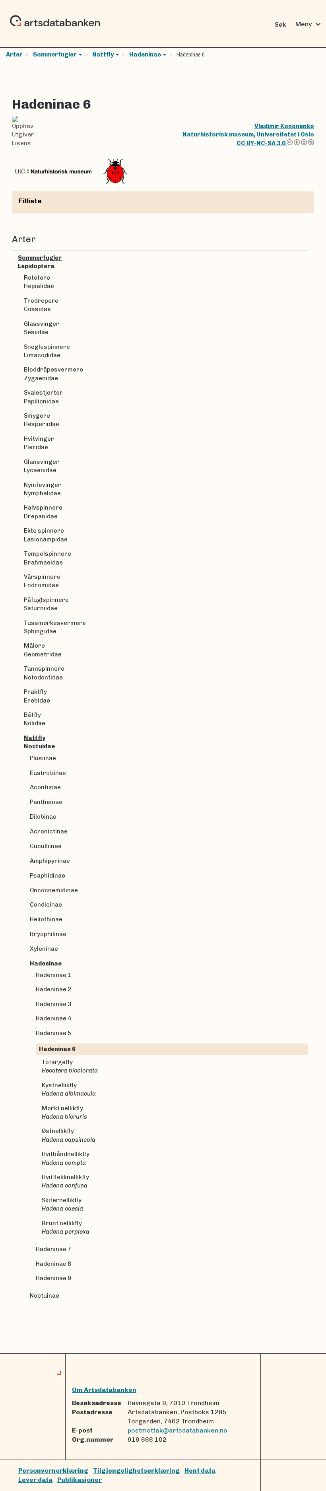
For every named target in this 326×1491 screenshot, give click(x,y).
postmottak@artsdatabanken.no (177, 1430)
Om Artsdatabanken (104, 1390)
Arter (14, 54)
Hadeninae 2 (53, 989)
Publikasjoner (79, 1479)
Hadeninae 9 (53, 1278)
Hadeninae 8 (53, 1263)
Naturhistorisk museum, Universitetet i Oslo (248, 134)
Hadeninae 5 (53, 1033)
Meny (309, 24)
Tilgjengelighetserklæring (136, 1470)
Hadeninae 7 (53, 1249)
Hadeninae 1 (53, 975)
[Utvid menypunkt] (304, 258)
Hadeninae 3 (53, 1004)
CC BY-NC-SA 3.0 (262, 143)
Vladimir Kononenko (284, 126)
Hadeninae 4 (53, 1018)
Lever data (35, 1479)
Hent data (199, 1470)
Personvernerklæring (53, 1470)
